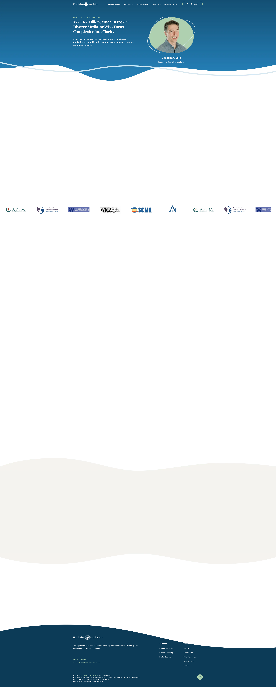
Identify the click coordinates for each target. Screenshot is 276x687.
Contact (187, 665)
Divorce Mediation (166, 648)
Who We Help (189, 661)
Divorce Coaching (166, 653)
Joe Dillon (187, 648)
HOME (75, 17)
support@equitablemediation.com (86, 662)
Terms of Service (97, 681)
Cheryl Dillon (188, 653)
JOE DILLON (95, 17)
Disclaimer (87, 681)
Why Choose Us (190, 657)
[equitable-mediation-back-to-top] (200, 675)
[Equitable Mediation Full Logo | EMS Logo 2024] (87, 636)
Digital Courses (165, 657)
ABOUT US (84, 17)
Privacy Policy (77, 681)
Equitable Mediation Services (89, 675)
